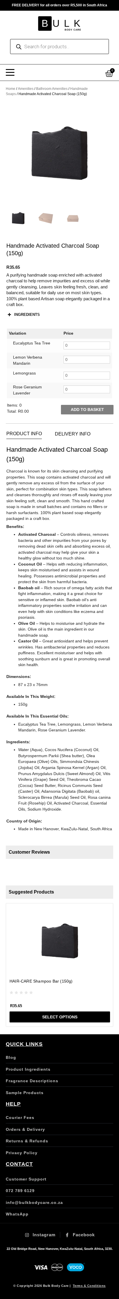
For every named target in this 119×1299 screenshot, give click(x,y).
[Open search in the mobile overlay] (59, 46)
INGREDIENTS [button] (27, 314)
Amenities (26, 89)
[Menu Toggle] (10, 72)
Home (10, 89)
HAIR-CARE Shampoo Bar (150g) (41, 981)
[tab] (24, 434)
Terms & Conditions (89, 1285)
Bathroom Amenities (52, 89)
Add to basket (87, 409)
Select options (59, 1017)
